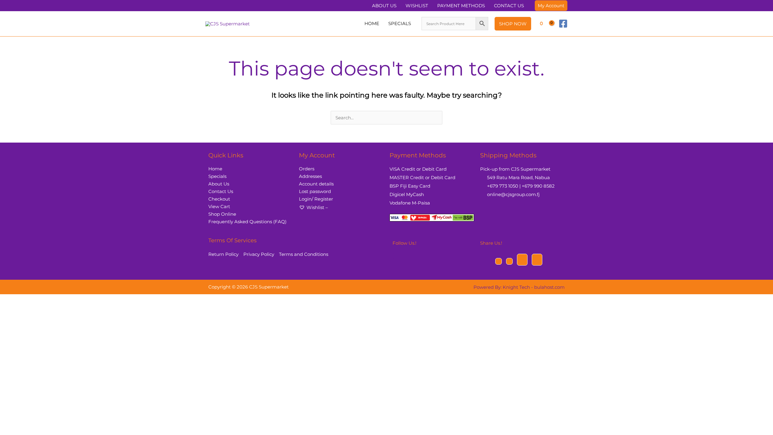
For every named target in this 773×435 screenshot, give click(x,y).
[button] (551, 5)
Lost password (315, 191)
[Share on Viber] (522, 260)
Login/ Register (316, 199)
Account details (316, 184)
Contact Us (220, 191)
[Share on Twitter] (509, 261)
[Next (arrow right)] (11, 309)
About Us (218, 184)
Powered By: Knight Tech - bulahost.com (519, 287)
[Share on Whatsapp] (537, 260)
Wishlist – (317, 207)
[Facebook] (563, 23)
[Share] (19, 300)
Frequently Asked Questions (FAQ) (247, 221)
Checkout (219, 199)
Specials (217, 176)
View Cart (219, 206)
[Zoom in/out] (3, 300)
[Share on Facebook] (498, 261)
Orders (306, 169)
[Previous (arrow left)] (3, 309)
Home (215, 169)
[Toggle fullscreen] (11, 300)
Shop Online (222, 214)
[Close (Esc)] (27, 300)
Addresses (310, 176)
